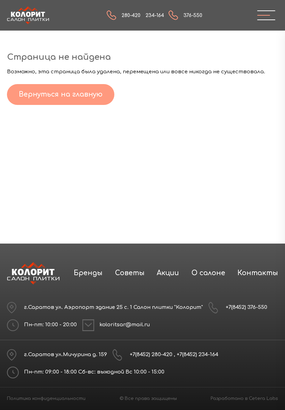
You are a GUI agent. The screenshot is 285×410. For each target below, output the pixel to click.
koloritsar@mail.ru (124, 325)
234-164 (155, 15)
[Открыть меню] (263, 15)
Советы (130, 273)
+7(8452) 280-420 (152, 355)
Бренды (88, 273)
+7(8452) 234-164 (197, 355)
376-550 (193, 15)
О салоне (208, 273)
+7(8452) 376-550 (246, 307)
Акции (168, 273)
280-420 (131, 15)
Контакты (257, 273)
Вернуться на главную (61, 94)
